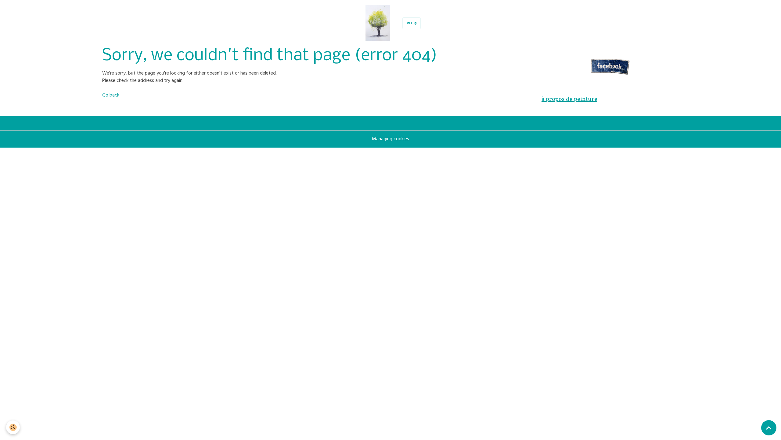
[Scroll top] (768, 427)
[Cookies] (13, 427)
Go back (110, 95)
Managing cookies (390, 139)
